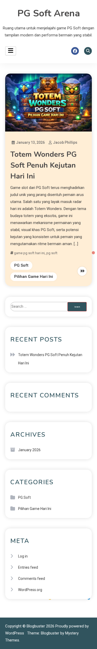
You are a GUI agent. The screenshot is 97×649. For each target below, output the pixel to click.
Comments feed (31, 578)
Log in (23, 556)
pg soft (51, 253)
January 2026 (29, 450)
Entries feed (28, 567)
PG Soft (21, 265)
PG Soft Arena (48, 13)
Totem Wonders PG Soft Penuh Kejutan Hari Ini (43, 165)
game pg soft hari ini (29, 253)
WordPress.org (30, 590)
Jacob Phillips (65, 142)
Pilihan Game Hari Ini (33, 276)
